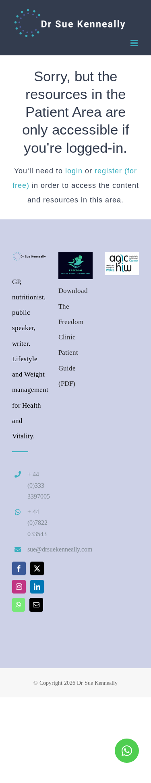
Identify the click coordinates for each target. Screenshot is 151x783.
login (74, 171)
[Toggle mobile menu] (134, 43)
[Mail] (36, 605)
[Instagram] (19, 587)
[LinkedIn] (37, 587)
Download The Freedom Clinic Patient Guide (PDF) (73, 337)
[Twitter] (37, 568)
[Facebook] (19, 568)
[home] (29, 259)
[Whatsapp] (18, 605)
